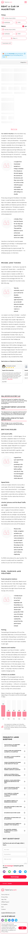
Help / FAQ (3, 899)
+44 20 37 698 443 (8, 916)
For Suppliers (4, 904)
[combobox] (14, 18)
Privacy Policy (4, 897)
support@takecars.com (8, 912)
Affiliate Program (5, 902)
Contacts (3, 909)
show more (10, 379)
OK (22, 928)
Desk (2, 906)
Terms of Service (5, 894)
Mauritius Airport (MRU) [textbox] (9, 18)
